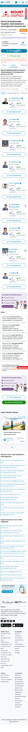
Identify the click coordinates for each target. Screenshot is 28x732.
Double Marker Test (6, 644)
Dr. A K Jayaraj (14, 183)
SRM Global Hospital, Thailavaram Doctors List (13, 537)
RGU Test (3, 663)
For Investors (18, 638)
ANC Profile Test (5, 659)
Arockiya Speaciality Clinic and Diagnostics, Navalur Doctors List (13, 490)
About (4, 65)
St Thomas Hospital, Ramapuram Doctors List (13, 508)
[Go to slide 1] (11, 447)
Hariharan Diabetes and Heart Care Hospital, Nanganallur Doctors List (14, 485)
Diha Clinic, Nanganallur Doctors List (11, 494)
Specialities (12, 30)
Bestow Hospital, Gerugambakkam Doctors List (13, 542)
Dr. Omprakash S (15, 98)
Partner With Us (19, 640)
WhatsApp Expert (15, 56)
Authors (17, 648)
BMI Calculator (19, 690)
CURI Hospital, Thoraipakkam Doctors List (13, 481)
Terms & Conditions (6, 679)
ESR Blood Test (5, 642)
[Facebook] (2, 621)
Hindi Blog (17, 694)
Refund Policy (4, 677)
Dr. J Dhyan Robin (15, 141)
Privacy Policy (4, 675)
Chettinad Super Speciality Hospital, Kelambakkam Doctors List (11, 476)
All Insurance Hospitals (18, 702)
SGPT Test (3, 657)
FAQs (16, 642)
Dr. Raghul (12, 273)
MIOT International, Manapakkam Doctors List (13, 461)
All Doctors (18, 675)
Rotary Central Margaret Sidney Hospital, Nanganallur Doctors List (13, 514)
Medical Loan (18, 688)
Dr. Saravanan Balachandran (14, 205)
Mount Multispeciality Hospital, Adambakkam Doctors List (10, 498)
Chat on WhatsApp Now (15, 402)
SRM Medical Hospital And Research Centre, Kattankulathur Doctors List (13, 466)
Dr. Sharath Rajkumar (13, 250)
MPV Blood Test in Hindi (6, 635)
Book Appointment (15, 112)
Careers (17, 650)
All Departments (19, 683)
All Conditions (19, 679)
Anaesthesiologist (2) (13, 93)
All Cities (17, 698)
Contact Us (18, 636)
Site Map (17, 652)
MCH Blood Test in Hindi (6, 639)
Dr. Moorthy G (14, 162)
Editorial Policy (5, 681)
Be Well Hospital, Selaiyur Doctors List (12, 575)
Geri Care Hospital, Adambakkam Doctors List (13, 503)
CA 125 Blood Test (6, 652)
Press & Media (19, 644)
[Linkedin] (8, 621)
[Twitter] (5, 621)
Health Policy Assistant (18, 706)
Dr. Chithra (13, 119)
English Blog (18, 692)
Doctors (4, 30)
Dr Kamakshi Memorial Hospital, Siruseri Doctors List (12, 526)
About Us (17, 633)
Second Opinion (19, 686)
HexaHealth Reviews (20, 696)
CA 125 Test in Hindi (6, 655)
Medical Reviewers (20, 646)
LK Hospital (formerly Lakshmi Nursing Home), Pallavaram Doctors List (12, 531)
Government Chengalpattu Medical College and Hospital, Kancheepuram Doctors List (14, 552)
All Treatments (19, 681)
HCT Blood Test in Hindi (6, 647)
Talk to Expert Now (15, 397)
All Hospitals (18, 677)
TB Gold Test (4, 650)
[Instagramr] (11, 621)
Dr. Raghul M (13, 228)
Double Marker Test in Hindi (7, 666)
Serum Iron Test (5, 661)
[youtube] (14, 621)
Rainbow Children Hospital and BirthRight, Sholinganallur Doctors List (13, 471)
